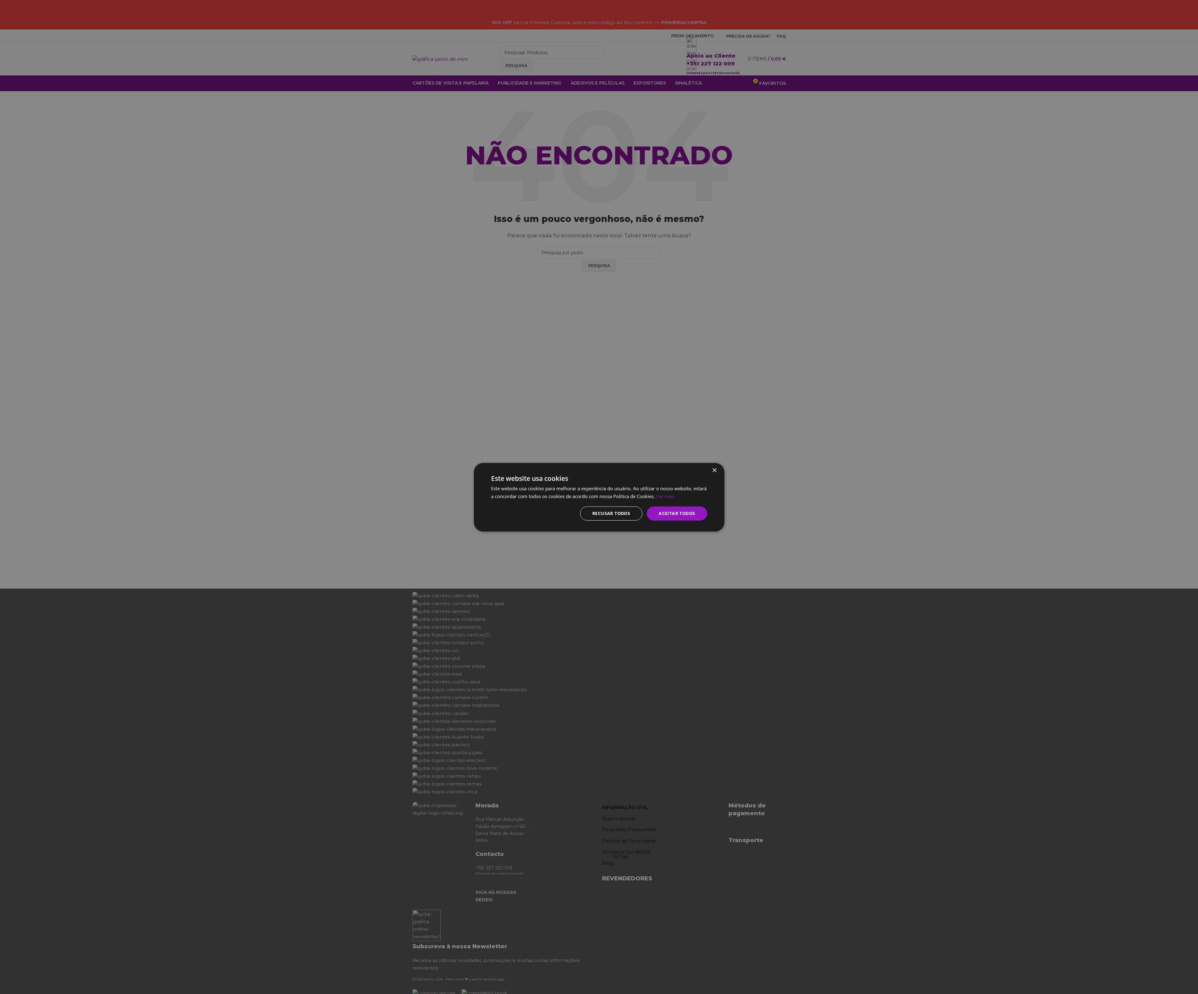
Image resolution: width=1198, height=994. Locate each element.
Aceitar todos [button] (677, 513)
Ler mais (665, 496)
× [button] (714, 470)
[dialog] (599, 497)
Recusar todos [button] (611, 513)
